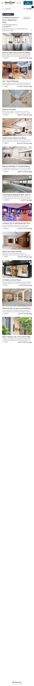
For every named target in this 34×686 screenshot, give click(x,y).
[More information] (31, 29)
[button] (18, 49)
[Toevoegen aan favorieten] (30, 35)
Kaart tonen (18, 682)
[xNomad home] (10, 3)
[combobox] (27, 18)
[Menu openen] (2, 3)
